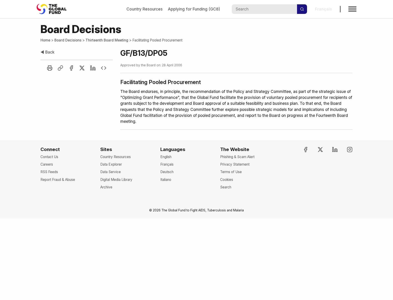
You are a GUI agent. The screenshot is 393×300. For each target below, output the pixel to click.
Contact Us (49, 157)
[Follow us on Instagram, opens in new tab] (346, 149)
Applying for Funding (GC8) (194, 9)
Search (225, 187)
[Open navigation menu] (352, 9)
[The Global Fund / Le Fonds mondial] (54, 9)
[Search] (302, 9)
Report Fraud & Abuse (57, 179)
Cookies (226, 179)
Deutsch (167, 172)
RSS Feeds (49, 172)
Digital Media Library (116, 179)
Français (167, 164)
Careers (46, 164)
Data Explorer (111, 164)
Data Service (110, 172)
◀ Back (47, 52)
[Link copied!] (60, 68)
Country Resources (144, 9)
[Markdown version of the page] (103, 68)
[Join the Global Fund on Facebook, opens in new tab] (301, 149)
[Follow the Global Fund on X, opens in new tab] (316, 149)
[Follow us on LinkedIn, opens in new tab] (331, 149)
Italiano (165, 179)
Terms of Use (231, 172)
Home (45, 40)
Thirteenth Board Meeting (107, 40)
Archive (106, 187)
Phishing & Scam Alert (237, 157)
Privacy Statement (234, 164)
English (165, 157)
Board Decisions (67, 40)
